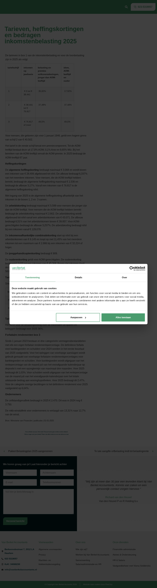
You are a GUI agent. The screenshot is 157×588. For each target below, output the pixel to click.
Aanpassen (76, 317)
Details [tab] (78, 277)
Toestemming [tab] (32, 277)
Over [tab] (124, 277)
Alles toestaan (123, 317)
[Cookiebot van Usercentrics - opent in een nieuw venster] (131, 268)
